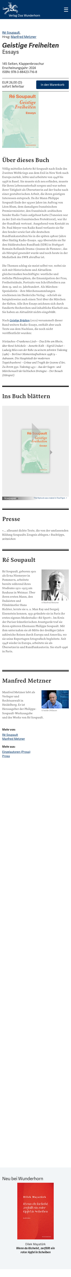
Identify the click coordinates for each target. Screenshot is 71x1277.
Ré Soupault (11, 33)
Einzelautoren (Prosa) (16, 752)
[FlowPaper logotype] (11, 497)
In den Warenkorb (52, 85)
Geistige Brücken (20, 320)
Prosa (6, 756)
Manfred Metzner (23, 37)
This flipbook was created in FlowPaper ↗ (50, 498)
